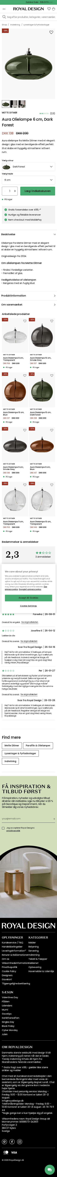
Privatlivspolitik (9, 967)
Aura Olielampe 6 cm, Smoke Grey (13, 468)
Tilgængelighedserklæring (16, 983)
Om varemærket (11, 304)
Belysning (33, 947)
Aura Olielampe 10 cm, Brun (13, 413)
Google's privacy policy (30, 589)
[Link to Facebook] (12, 1141)
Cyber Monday (10, 1030)
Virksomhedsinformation (15, 963)
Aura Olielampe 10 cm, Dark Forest (40, 413)
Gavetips (7, 1014)
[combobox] (28, 166)
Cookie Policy (9, 971)
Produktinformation (13, 295)
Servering (33, 951)
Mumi (5, 1010)
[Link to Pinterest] (4, 1141)
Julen (5, 1034)
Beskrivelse (8, 234)
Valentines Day (10, 997)
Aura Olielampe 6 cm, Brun (40, 468)
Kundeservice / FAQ (12, 942)
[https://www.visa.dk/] (14, 1152)
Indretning (33, 955)
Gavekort (7, 979)
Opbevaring (34, 967)
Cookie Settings (28, 606)
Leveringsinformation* (14, 951)
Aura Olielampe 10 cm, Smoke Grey (40, 359)
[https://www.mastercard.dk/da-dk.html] (5, 1153)
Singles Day (8, 1022)
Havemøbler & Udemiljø (41, 971)
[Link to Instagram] (19, 1141)
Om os (5, 959)
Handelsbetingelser (12, 947)
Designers (7, 975)
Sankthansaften (10, 1018)
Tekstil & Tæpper (37, 959)
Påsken (6, 1001)
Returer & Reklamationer (15, 955)
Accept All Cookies (28, 598)
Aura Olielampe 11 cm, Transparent (13, 523)
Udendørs (7, 1005)
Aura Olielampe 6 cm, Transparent (13, 359)
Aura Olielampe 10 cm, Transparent (40, 523)
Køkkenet (33, 963)
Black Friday (8, 1026)
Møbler (32, 942)
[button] (49, 8)
